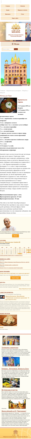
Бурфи (1, 327)
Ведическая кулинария (14, 90)
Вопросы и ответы (22, 10)
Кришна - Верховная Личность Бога (15, 368)
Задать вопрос (15, 278)
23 (28, 252)
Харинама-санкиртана (10, 347)
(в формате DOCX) (18, 255)
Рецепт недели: (5, 313)
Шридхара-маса (9, 242)
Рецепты (25, 90)
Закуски (2, 92)
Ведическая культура (9, 390)
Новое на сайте (5, 259)
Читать (15, 236)
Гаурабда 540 (17, 242)
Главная (8, 6)
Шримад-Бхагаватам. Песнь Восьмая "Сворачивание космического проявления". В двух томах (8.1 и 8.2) (17, 297)
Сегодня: (3, 240)
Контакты (7, 14)
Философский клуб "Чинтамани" (14, 411)
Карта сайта (15, 18)
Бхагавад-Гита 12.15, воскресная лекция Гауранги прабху (11, 267)
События (22, 6)
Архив (7, 10)
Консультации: (5, 271)
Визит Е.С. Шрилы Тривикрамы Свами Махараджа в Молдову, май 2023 (14, 262)
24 (2, 253)
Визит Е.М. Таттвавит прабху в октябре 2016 (9, 265)
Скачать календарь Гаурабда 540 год (7, 255)
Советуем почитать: (6, 292)
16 (28, 251)
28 (20, 253)
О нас (22, 14)
